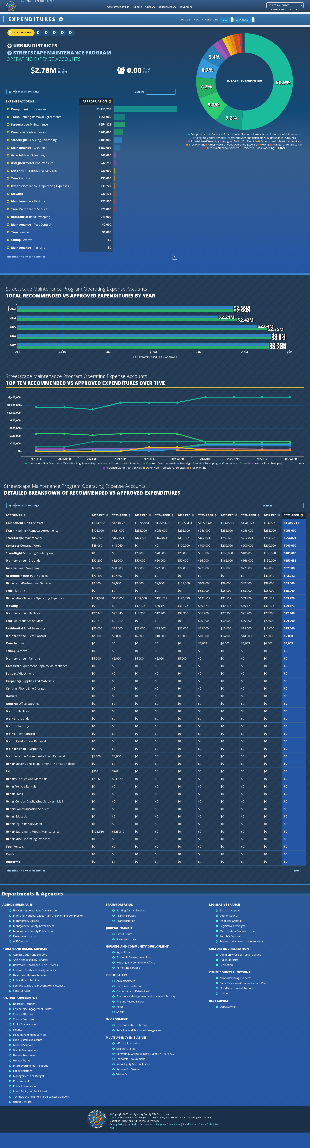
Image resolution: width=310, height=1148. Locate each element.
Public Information (24, 1086)
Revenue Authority (24, 936)
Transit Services (126, 915)
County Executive (23, 1019)
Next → (299, 870)
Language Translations (168, 1124)
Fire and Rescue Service (130, 1001)
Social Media (189, 1124)
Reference (165, 7)
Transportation (119, 904)
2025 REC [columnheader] (184, 515)
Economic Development (130, 1059)
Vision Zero (123, 1074)
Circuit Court (124, 934)
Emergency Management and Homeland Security (145, 996)
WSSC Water (20, 941)
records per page (27, 91)
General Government (19, 998)
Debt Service (218, 1001)
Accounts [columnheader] (14, 515)
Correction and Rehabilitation (134, 991)
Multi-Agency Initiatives (126, 1037)
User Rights (133, 1124)
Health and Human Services (24, 949)
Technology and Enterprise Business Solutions (41, 1096)
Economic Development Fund (133, 957)
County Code (205, 1124)
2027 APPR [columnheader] (291, 515)
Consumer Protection (129, 986)
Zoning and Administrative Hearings (242, 941)
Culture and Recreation (229, 949)
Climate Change (125, 1048)
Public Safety (116, 975)
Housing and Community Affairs (135, 962)
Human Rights (21, 1060)
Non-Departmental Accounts (237, 988)
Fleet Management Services (29, 1034)
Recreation (226, 965)
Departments (116, 7)
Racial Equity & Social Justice (133, 1064)
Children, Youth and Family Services (34, 970)
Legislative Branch (224, 904)
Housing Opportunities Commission (35, 910)
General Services (23, 1045)
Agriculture (123, 952)
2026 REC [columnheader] (227, 515)
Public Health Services (26, 980)
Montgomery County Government (33, 926)
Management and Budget (28, 1076)
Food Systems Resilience (27, 1040)
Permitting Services (128, 967)
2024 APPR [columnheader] (162, 515)
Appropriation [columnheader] (95, 101)
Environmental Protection (132, 1025)
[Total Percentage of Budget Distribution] (145, 109)
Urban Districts (34, 45)
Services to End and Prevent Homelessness (39, 985)
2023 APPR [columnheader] (119, 515)
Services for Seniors (128, 1069)
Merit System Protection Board (238, 931)
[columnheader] (145, 101)
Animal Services (125, 981)
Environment (117, 1019)
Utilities (224, 993)
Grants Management (25, 1050)
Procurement (21, 1081)
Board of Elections (24, 1004)
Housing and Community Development (137, 946)
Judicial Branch (119, 928)
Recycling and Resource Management (139, 1030)
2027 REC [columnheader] (270, 515)
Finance (17, 1029)
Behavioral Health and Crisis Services (35, 965)
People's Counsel (230, 936)
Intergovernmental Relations (30, 1065)
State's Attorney (126, 939)
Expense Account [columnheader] (20, 101)
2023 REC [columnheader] (98, 515)
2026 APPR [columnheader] (248, 515)
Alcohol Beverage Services (235, 978)
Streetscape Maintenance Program (61, 52)
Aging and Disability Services (30, 960)
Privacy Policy (117, 1124)
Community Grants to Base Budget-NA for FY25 (145, 1054)
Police (120, 1006)
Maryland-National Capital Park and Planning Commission (48, 915)
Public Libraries (229, 960)
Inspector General (231, 921)
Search (184, 7)
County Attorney (23, 1014)
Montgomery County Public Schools (34, 931)
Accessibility (147, 1124)
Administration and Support (30, 954)
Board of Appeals (230, 910)
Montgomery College (26, 921)
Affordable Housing (128, 1043)
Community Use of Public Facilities (240, 954)
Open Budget (142, 7)
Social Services (22, 990)
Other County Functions (229, 972)
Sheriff (120, 1012)
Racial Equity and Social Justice (31, 1091)
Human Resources (24, 1055)
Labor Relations (22, 1071)
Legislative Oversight (232, 926)
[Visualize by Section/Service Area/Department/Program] (68, 32)
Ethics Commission (24, 1024)
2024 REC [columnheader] (141, 515)
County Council (229, 915)
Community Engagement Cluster (32, 1009)
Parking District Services (131, 910)
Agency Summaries (17, 904)
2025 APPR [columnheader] (205, 515)
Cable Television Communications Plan (243, 983)
